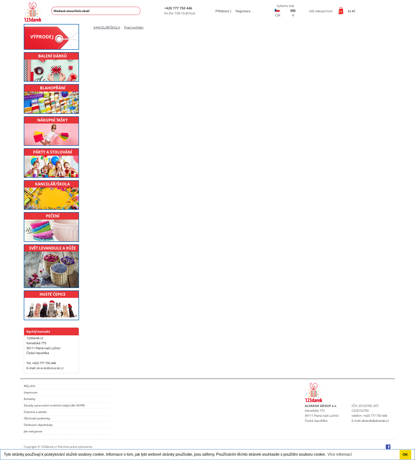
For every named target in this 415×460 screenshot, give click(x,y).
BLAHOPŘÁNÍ (52, 88)
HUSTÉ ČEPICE (53, 294)
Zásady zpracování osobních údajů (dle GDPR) (54, 405)
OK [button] (405, 454)
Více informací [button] (340, 454)
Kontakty (29, 399)
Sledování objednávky (38, 425)
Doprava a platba (35, 412)
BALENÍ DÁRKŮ (52, 56)
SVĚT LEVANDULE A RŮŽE (52, 248)
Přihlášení (221, 11)
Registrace (242, 11)
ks (351, 11)
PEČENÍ (52, 216)
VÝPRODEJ (42, 37)
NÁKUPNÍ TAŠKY (52, 120)
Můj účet (29, 386)
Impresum (30, 392)
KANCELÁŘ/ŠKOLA (52, 184)
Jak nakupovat (33, 431)
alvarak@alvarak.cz (50, 368)
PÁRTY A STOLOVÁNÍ (52, 152)
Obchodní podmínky (37, 418)
